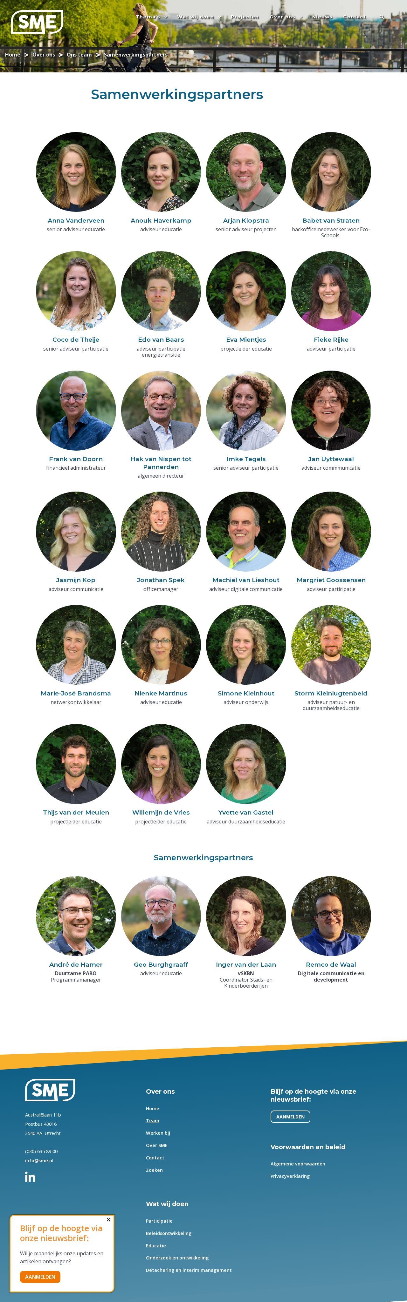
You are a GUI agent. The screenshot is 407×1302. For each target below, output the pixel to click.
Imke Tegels (246, 459)
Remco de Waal (331, 964)
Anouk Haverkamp (161, 220)
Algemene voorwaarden (298, 1164)
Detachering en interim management (189, 1270)
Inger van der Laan (246, 964)
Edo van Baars (161, 339)
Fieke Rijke (331, 339)
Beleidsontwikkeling (168, 1233)
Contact (155, 1158)
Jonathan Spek (161, 580)
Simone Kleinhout (246, 693)
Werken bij (158, 1133)
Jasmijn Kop (75, 580)
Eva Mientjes (246, 339)
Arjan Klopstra (246, 220)
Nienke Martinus (161, 693)
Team (152, 1120)
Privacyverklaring (290, 1176)
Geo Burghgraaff (161, 964)
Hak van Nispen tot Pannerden (160, 463)
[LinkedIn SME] (33, 1174)
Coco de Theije (75, 339)
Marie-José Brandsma (76, 693)
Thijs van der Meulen (76, 812)
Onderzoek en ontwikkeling (177, 1258)
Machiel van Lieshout (245, 580)
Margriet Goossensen (331, 580)
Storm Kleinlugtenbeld (331, 693)
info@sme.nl (39, 1161)
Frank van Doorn (76, 459)
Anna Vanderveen (76, 220)
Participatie (159, 1221)
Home (152, 1108)
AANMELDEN (290, 1117)
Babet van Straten (331, 220)
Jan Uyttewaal (331, 459)
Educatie (156, 1246)
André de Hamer (76, 964)
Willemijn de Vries (161, 812)
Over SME (157, 1145)
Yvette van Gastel (245, 812)
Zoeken (154, 1170)
